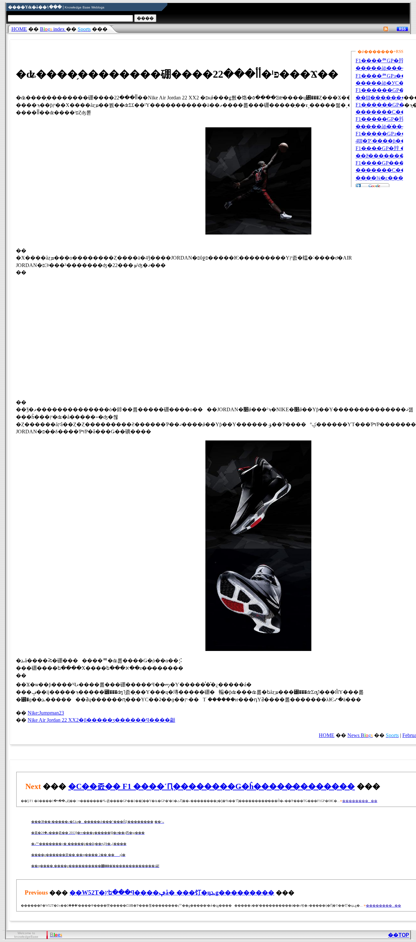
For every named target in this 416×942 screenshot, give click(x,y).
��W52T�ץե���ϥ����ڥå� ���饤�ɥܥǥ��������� (172, 892)
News (360, 735)
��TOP (398, 935)
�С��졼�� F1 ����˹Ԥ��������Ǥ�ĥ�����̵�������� (211, 786)
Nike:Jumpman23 (46, 713)
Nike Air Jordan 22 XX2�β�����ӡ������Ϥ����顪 (101, 720)
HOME (19, 29)
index (53, 29)
